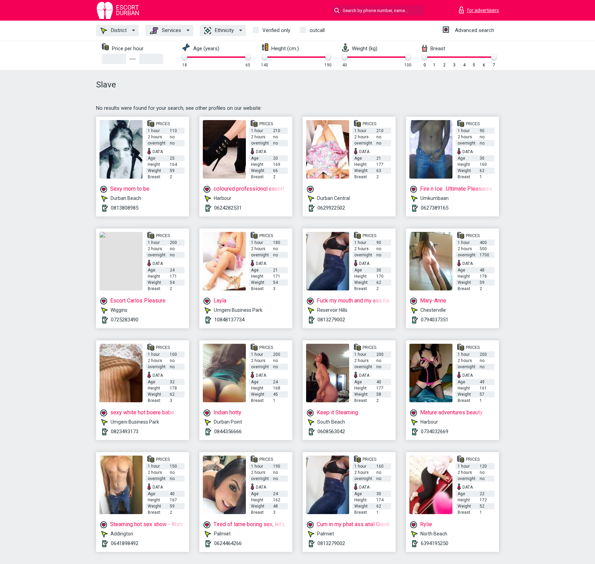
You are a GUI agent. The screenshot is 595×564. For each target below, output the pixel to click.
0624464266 (228, 543)
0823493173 (124, 431)
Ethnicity (223, 30)
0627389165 (434, 208)
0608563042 (331, 431)
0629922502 (331, 208)
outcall (317, 30)
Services (170, 30)
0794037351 (434, 320)
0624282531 (228, 208)
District (118, 30)
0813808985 (124, 208)
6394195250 (434, 543)
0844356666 (228, 431)
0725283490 (124, 320)
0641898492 (124, 543)
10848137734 (229, 320)
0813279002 (331, 320)
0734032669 (434, 431)
